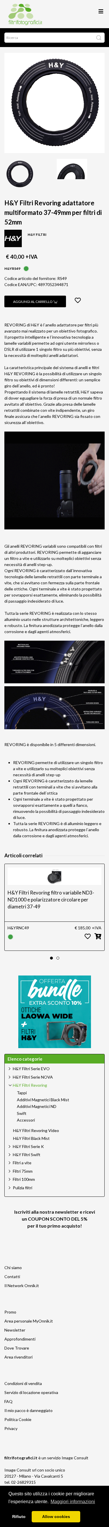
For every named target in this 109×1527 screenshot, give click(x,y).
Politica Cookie (17, 1419)
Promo (10, 1311)
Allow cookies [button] (56, 1516)
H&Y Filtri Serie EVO (31, 1068)
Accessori (26, 1120)
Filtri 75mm (23, 1171)
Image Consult (75, 1457)
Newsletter (14, 1329)
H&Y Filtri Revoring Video (36, 1130)
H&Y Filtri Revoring (30, 1085)
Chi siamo (13, 1267)
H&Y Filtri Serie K (28, 1146)
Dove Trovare (16, 1347)
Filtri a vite (22, 1162)
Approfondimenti (19, 1338)
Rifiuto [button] (19, 1516)
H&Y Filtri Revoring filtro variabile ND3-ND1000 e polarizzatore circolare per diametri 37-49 (51, 900)
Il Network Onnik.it (21, 1285)
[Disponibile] (26, 267)
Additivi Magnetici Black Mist (43, 1099)
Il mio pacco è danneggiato (28, 1410)
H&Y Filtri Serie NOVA (33, 1077)
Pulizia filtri (22, 1187)
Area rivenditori (18, 1356)
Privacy (10, 1428)
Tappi (22, 1093)
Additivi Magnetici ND (36, 1106)
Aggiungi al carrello (33, 301)
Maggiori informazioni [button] (73, 1501)
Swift (21, 1113)
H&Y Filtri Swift (26, 1154)
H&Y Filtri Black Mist (31, 1138)
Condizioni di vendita (23, 1383)
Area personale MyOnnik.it (28, 1320)
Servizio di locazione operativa (31, 1392)
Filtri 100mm (24, 1179)
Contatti (12, 1276)
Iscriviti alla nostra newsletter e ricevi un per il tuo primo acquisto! (54, 1218)
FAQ (8, 1401)
